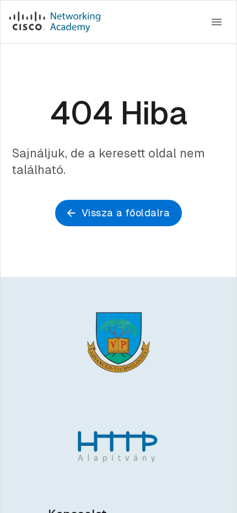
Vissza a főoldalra (126, 213)
